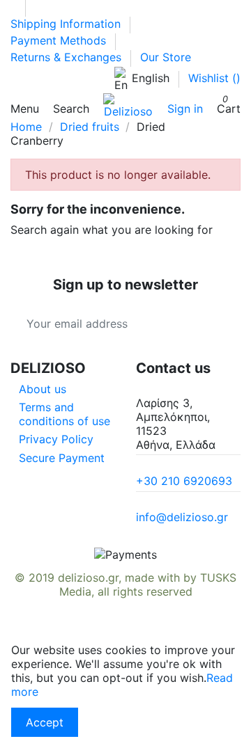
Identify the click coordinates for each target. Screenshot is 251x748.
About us (42, 389)
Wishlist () (214, 78)
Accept (44, 722)
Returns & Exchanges (67, 57)
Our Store (165, 57)
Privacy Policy (56, 439)
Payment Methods (59, 40)
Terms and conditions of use (64, 414)
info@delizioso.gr (182, 517)
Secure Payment (62, 458)
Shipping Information (67, 24)
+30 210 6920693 (184, 481)
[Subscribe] (224, 323)
